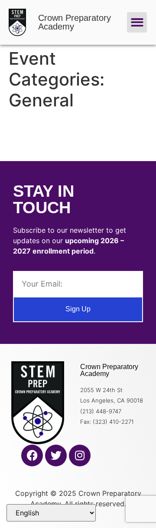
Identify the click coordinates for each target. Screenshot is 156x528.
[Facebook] (32, 455)
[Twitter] (56, 455)
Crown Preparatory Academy (74, 22)
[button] (137, 22)
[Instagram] (80, 455)
